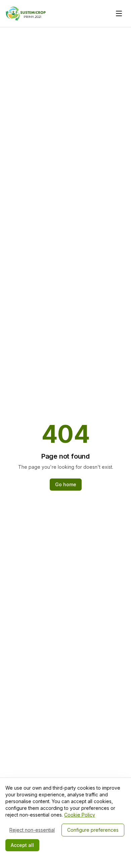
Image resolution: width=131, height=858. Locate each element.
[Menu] (119, 13)
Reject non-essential (32, 830)
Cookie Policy (79, 815)
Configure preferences (93, 830)
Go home (65, 484)
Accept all (22, 845)
